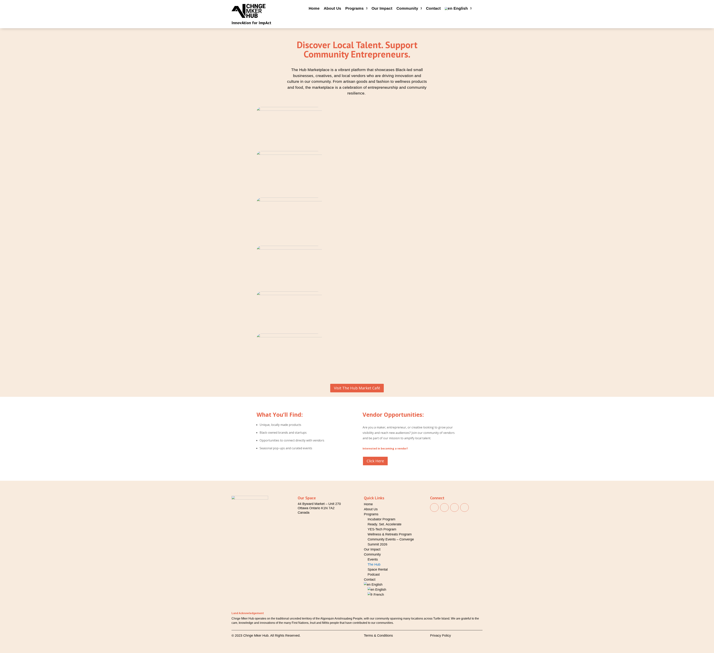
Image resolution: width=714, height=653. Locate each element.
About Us (332, 8)
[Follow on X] (464, 507)
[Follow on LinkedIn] (454, 507)
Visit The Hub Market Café (357, 387)
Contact (433, 8)
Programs (354, 8)
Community (407, 8)
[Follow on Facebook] (434, 507)
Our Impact (382, 8)
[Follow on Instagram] (444, 507)
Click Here (375, 460)
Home (314, 8)
